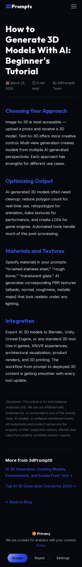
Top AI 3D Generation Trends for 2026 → (40, 486)
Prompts (18, 6)
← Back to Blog (18, 502)
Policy (41, 545)
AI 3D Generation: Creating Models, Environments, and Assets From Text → (39, 472)
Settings (63, 558)
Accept (17, 558)
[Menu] (74, 6)
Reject (40, 558)
